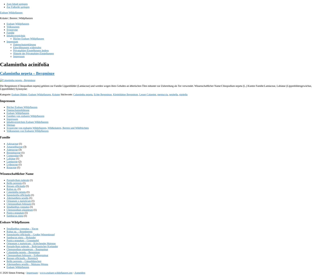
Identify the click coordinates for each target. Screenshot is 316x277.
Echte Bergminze (103, 94)
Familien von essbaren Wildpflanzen (25, 116)
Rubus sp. (12, 189)
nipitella (183, 94)
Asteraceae (12, 149)
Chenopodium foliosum (19, 204)
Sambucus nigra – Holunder (21, 237)
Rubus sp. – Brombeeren (19, 231)
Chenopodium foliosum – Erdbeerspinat (27, 255)
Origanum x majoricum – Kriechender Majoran (31, 243)
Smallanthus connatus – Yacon (22, 228)
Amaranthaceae (15, 146)
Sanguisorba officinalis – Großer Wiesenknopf (31, 234)
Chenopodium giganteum (20, 209)
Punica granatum (15, 212)
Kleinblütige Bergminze (125, 94)
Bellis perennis (14, 183)
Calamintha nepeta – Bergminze (27, 73)
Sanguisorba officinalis (18, 195)
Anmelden (79, 272)
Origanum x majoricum (19, 201)
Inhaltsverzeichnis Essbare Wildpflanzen (27, 122)
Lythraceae (12, 164)
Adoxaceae (12, 143)
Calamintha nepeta (82, 94)
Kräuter (56, 94)
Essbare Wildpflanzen (11, 12)
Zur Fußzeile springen (18, 7)
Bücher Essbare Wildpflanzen (22, 107)
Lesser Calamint (147, 94)
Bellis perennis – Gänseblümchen (24, 261)
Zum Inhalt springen (17, 4)
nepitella (173, 94)
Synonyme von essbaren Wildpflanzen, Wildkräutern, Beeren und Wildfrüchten (48, 128)
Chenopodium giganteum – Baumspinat (27, 249)
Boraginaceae (14, 152)
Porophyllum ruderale (18, 180)
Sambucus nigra (15, 215)
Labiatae (11, 158)
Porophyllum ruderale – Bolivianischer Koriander (32, 246)
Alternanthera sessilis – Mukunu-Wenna (27, 264)
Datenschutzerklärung (18, 110)
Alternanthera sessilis (17, 198)
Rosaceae (11, 167)
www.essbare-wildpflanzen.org (56, 272)
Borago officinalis (16, 186)
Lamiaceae (12, 161)
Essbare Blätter (19, 94)
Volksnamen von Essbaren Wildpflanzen (28, 131)
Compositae (13, 155)
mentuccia (162, 94)
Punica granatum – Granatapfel (23, 240)
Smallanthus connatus (18, 206)
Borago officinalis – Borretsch (22, 258)
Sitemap (11, 125)
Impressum (12, 119)
